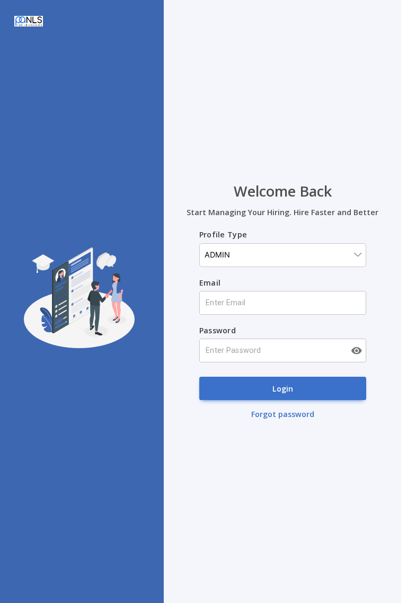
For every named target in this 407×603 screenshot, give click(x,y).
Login (282, 389)
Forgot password (282, 414)
